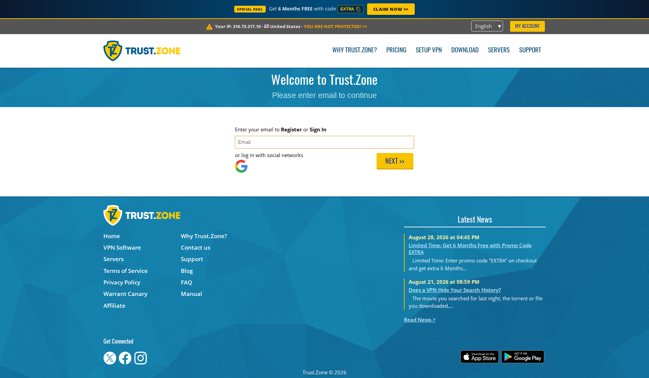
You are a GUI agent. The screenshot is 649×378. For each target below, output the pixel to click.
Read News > (420, 319)
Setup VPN (429, 50)
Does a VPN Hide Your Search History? (455, 289)
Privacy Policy (121, 282)
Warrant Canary (125, 294)
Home (111, 236)
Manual (191, 294)
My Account (527, 26)
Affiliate (114, 305)
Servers (499, 50)
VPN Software (122, 247)
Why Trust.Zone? (354, 50)
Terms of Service (125, 271)
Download (465, 50)
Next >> (394, 161)
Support (530, 50)
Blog (187, 271)
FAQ (186, 282)
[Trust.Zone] (141, 50)
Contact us (195, 247)
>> (335, 26)
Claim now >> (391, 9)
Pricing (396, 50)
